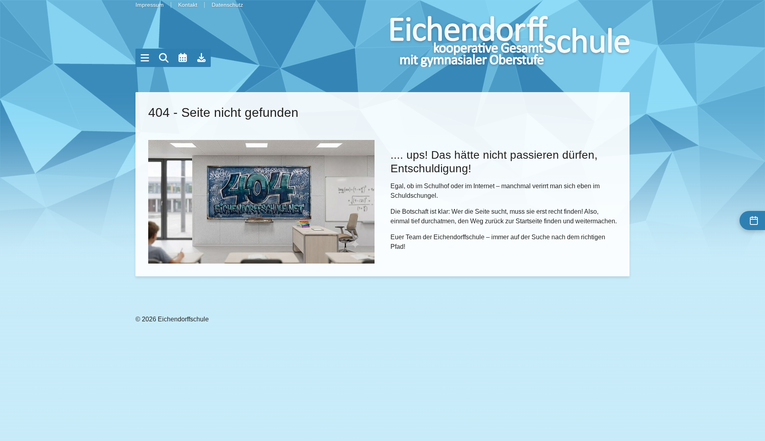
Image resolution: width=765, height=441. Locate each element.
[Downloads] (201, 58)
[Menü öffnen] (144, 58)
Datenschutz (227, 5)
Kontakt (187, 5)
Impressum (149, 5)
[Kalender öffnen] (182, 58)
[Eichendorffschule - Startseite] (510, 41)
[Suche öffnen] (164, 58)
